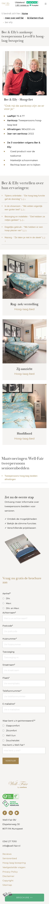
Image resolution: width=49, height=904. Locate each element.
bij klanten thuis (35, 18)
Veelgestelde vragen (14, 867)
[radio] (24, 598)
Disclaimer (8, 876)
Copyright (8, 880)
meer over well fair (14, 18)
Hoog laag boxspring (14, 862)
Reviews (7, 854)
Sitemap (7, 885)
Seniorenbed (10, 858)
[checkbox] (24, 726)
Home (25, 13)
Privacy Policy (10, 871)
